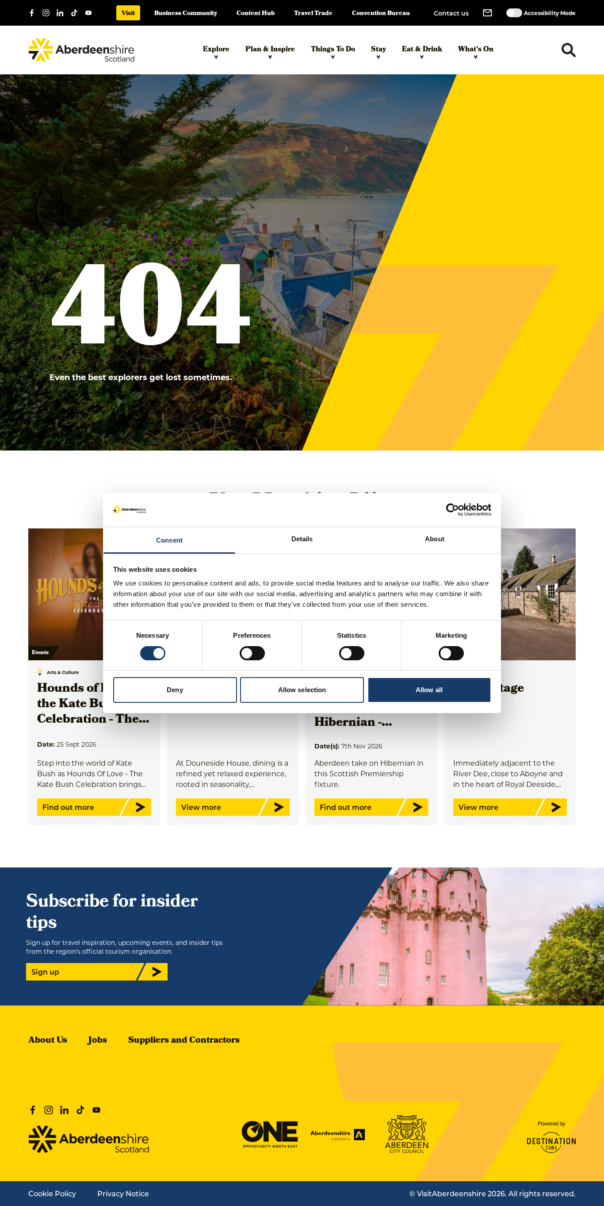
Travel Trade (313, 14)
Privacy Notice (123, 1193)
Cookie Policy (52, 1193)
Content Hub (256, 14)
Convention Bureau (381, 14)
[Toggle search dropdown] (569, 50)
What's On (475, 50)
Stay (378, 50)
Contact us (451, 13)
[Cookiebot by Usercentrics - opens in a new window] (452, 509)
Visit (128, 14)
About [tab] (434, 539)
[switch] (252, 653)
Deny (175, 690)
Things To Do (333, 50)
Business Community (185, 14)
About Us (47, 1040)
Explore (216, 50)
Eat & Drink (422, 50)
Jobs (97, 1040)
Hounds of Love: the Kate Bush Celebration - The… (93, 705)
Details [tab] (302, 539)
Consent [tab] (169, 540)
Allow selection (302, 690)
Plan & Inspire (270, 50)
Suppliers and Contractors (184, 1040)
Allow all (429, 690)
